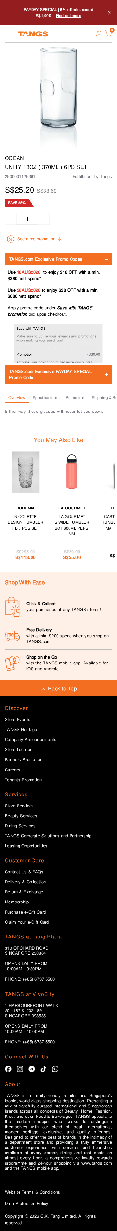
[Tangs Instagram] (20, 1069)
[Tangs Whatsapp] (55, 1069)
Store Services (19, 805)
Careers (12, 769)
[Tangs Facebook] (8, 1069)
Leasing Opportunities (26, 846)
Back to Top (62, 688)
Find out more (68, 15)
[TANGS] (33, 33)
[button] (58, 95)
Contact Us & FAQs (24, 872)
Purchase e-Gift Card (25, 912)
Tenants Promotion (23, 780)
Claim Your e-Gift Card (27, 922)
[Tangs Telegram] (31, 1069)
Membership (17, 902)
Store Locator (18, 749)
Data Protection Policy (27, 1203)
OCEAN (14, 158)
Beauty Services (21, 816)
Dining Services (20, 826)
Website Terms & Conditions (32, 1192)
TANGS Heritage (21, 729)
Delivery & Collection (25, 882)
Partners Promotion (24, 759)
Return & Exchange (24, 892)
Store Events (17, 719)
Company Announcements (30, 739)
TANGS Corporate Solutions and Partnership (48, 836)
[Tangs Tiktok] (43, 1069)
